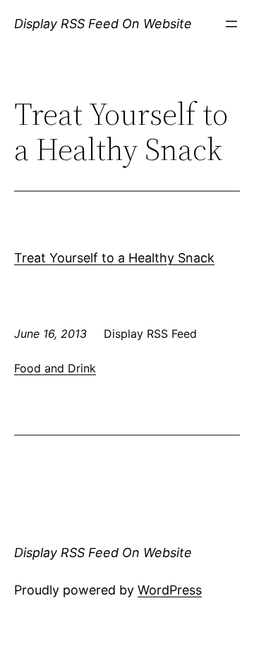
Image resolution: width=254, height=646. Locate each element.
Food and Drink (55, 368)
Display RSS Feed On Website (103, 23)
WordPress (170, 590)
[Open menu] (231, 24)
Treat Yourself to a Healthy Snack (114, 257)
